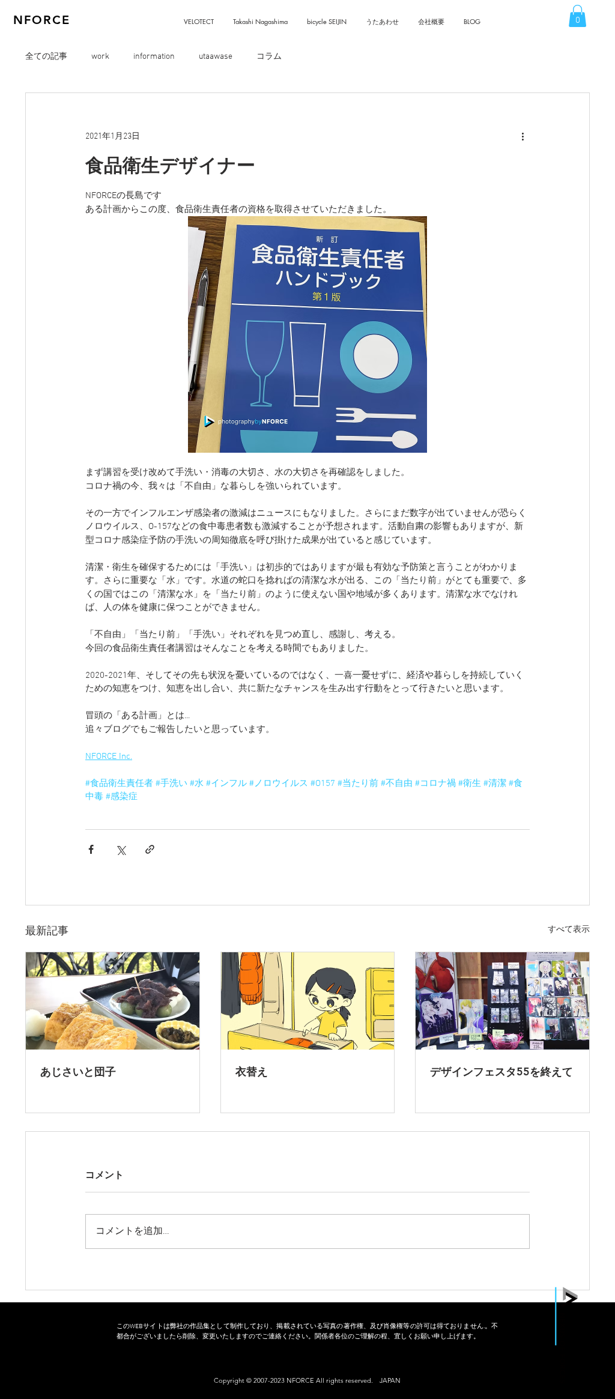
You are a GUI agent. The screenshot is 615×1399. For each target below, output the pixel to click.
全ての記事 (46, 57)
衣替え (251, 1071)
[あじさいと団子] (112, 1001)
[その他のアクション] (522, 136)
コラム (269, 57)
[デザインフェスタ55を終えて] (502, 1001)
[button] (577, 16)
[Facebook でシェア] (91, 849)
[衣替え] (308, 1001)
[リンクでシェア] (150, 849)
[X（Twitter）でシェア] (120, 849)
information (154, 57)
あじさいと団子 (78, 1071)
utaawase (215, 57)
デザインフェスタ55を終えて (501, 1071)
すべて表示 (569, 930)
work (100, 57)
